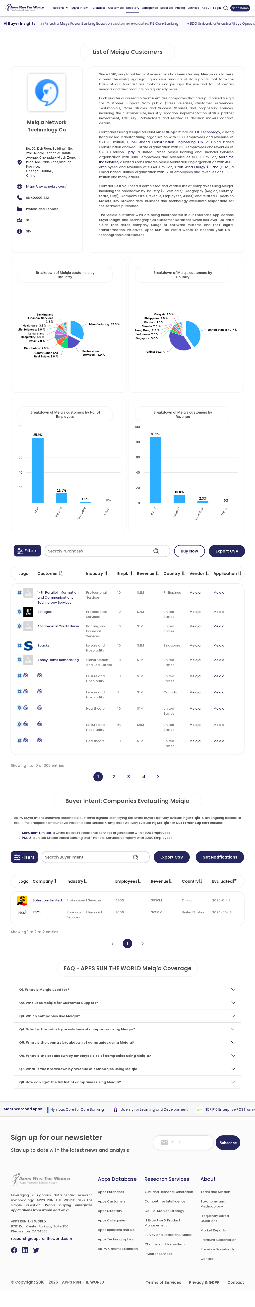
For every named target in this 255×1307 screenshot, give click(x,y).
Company (43, 881)
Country (190, 881)
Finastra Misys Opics (225, 23)
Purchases (98, 8)
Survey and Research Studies (167, 1234)
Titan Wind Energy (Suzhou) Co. (202, 167)
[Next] (158, 776)
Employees (126, 881)
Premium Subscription (218, 1239)
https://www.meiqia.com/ (46, 186)
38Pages (44, 611)
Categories (150, 8)
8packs (43, 645)
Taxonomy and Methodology (212, 1204)
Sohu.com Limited (36, 832)
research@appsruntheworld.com (41, 1238)
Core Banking (83, 1109)
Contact (207, 1258)
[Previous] (112, 943)
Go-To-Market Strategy (164, 1210)
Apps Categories (112, 1220)
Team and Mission (215, 1192)
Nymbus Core (53, 1109)
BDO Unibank (191, 23)
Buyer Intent (79, 8)
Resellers (166, 8)
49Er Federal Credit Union (58, 626)
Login (217, 8)
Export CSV (227, 551)
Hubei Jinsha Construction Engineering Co (165, 142)
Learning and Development (155, 1109)
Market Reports (213, 1230)
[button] (27, 550)
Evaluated (222, 881)
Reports (58, 8)
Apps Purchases (111, 1192)
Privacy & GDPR (204, 1282)
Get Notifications (219, 857)
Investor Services (158, 1253)
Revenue (159, 881)
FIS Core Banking (155, 23)
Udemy (118, 1109)
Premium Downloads (217, 1249)
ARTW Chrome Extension (118, 1248)
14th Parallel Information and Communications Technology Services (57, 597)
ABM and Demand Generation (168, 1192)
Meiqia (195, 592)
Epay (131, 152)
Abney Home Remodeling (58, 659)
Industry (74, 881)
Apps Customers (112, 1201)
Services (193, 8)
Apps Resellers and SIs (116, 1229)
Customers (116, 8)
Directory (132, 8)
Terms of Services (163, 1282)
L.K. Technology (207, 132)
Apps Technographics (116, 1239)
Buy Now (189, 551)
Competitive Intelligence (164, 1201)
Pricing (180, 8)
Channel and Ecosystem (164, 1244)
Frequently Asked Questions (214, 1218)
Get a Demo (240, 8)
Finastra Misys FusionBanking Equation (69, 23)
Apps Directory (110, 1210)
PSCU (26, 837)
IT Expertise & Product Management (162, 1223)
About (206, 8)
